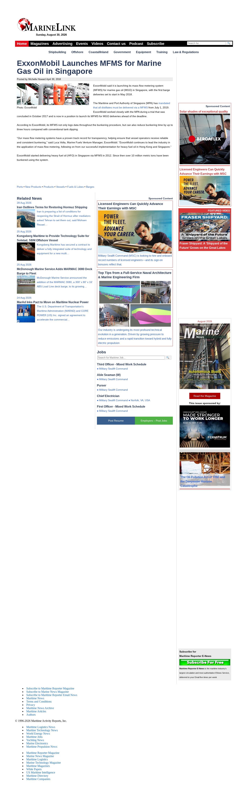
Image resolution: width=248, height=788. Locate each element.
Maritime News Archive (40, 708)
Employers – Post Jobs (154, 420)
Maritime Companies (38, 779)
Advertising (62, 44)
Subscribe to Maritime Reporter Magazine (50, 688)
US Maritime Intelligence (40, 772)
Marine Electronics (37, 743)
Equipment (143, 52)
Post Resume (116, 420)
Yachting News (35, 740)
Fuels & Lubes (75, 186)
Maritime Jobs (34, 736)
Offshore (77, 52)
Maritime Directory (37, 775)
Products (49, 186)
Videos (97, 44)
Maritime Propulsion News (41, 746)
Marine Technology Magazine (43, 762)
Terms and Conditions (39, 701)
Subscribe (155, 44)
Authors (31, 714)
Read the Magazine (205, 395)
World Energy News (38, 733)
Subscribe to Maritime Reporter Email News (51, 695)
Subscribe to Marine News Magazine (47, 691)
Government (122, 52)
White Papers (34, 769)
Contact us (116, 44)
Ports (20, 186)
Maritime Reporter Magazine (42, 752)
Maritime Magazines (38, 765)
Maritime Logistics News (40, 727)
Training (162, 52)
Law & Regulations (186, 52)
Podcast (136, 44)
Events (82, 44)
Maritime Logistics (37, 759)
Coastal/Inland (98, 52)
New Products (33, 186)
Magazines (40, 44)
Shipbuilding (57, 52)
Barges (90, 186)
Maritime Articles (36, 711)
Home (22, 44)
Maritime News (35, 698)
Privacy (30, 704)
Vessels (60, 186)
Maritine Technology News (42, 730)
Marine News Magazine (40, 756)
